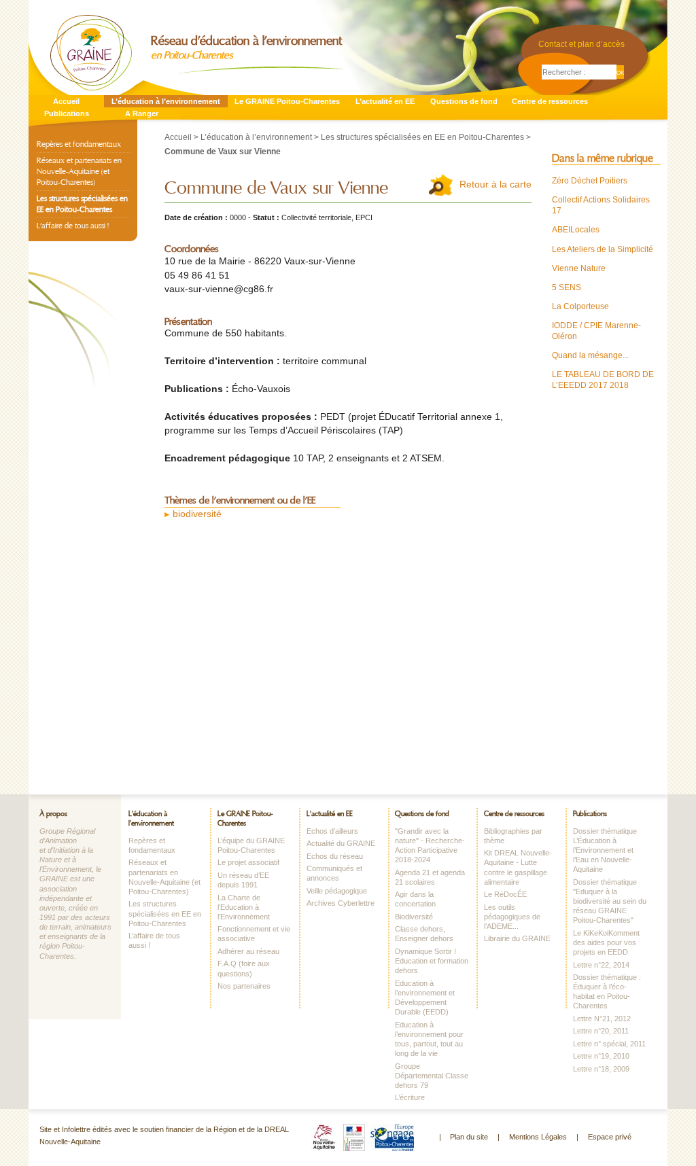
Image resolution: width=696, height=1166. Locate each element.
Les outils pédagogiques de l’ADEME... (512, 916)
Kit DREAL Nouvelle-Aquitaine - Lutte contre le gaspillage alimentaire (518, 867)
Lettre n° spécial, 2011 (609, 1044)
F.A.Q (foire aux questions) (244, 968)
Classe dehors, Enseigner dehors (424, 933)
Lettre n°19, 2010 (601, 1056)
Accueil (66, 101)
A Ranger (141, 113)
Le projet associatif (248, 862)
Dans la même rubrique (602, 158)
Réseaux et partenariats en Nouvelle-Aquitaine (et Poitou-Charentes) (79, 171)
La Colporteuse (580, 306)
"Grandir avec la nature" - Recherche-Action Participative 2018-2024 (430, 845)
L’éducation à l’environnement (165, 101)
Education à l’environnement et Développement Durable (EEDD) (425, 997)
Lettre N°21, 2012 (602, 1018)
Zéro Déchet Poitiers (589, 181)
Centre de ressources (550, 101)
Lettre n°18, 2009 (601, 1069)
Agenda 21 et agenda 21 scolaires (430, 877)
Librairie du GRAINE (517, 938)
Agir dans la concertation (415, 899)
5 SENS (566, 287)
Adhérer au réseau (248, 951)
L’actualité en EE (385, 101)
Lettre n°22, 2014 (601, 965)
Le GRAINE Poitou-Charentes (287, 101)
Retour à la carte (495, 184)
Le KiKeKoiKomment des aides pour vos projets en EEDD (606, 942)
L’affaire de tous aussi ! (73, 225)
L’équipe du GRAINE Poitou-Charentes (251, 845)
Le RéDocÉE (505, 894)
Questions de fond (464, 101)
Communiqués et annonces (334, 873)
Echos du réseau (335, 856)
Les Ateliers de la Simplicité (602, 249)
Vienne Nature (579, 268)
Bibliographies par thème (513, 836)
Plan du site (469, 1137)
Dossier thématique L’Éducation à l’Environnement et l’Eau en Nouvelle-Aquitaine (605, 850)
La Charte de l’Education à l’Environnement (244, 907)
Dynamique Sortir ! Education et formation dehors (431, 960)
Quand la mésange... (590, 355)
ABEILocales (575, 229)
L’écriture (410, 1097)
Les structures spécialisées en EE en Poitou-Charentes (422, 137)
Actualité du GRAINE (341, 843)
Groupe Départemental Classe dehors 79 (431, 1075)
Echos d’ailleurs (332, 831)
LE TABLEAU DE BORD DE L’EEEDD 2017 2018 (603, 380)
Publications (66, 113)
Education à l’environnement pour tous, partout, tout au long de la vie (429, 1039)
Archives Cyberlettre (341, 903)
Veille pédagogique (337, 891)
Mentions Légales (538, 1137)
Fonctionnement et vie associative (254, 933)
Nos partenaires (244, 986)
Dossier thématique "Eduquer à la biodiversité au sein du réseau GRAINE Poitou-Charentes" (609, 901)
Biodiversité (414, 917)
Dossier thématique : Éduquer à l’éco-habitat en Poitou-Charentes (607, 991)
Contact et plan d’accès (581, 44)
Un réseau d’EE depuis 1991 (243, 880)
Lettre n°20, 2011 (601, 1031)
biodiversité (197, 514)
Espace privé (609, 1137)
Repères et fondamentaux (79, 144)
